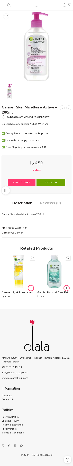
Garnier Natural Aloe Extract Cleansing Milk (54, 292)
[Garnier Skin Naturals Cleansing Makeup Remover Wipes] (68, 107)
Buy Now (51, 182)
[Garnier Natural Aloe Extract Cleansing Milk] (54, 271)
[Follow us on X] (3, 445)
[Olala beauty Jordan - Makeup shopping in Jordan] (36, 5)
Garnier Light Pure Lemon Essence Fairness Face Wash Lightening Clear (19, 292)
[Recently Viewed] (67, 459)
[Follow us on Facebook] (8, 445)
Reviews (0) (50, 203)
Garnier (19, 232)
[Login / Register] (64, 5)
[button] (31, 288)
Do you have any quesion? (25, 124)
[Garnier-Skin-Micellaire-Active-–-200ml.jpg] (36, 46)
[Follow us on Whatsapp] (21, 445)
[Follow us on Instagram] (15, 445)
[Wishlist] (6, 16)
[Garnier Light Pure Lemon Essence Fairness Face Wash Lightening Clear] (19, 271)
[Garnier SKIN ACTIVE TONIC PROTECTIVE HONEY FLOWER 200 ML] (62, 107)
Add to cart (22, 182)
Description (22, 203)
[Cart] (69, 5)
